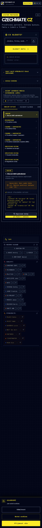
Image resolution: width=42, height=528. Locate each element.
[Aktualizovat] (34, 245)
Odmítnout (21, 509)
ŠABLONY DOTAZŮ (10, 107)
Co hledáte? (15, 35)
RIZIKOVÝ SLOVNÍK (26, 107)
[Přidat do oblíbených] (36, 248)
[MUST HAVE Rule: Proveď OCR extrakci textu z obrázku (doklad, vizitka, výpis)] (33, 41)
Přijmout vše (21, 523)
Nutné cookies (21, 516)
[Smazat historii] (37, 245)
